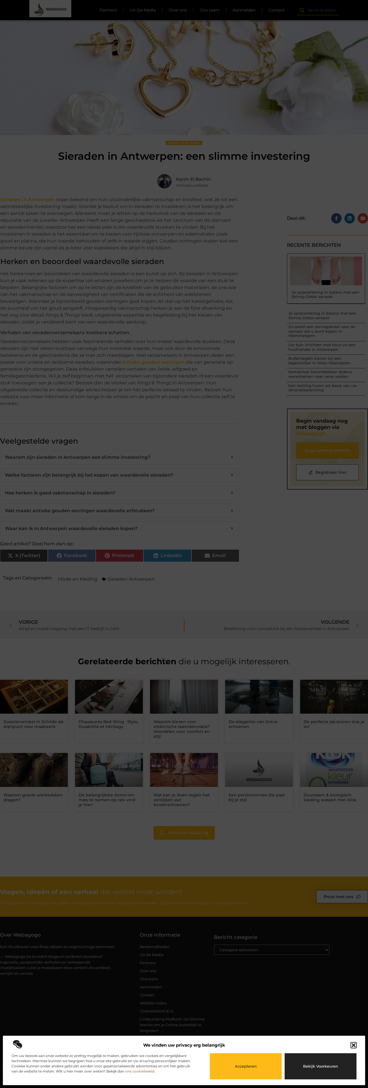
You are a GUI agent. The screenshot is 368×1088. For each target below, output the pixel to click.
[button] (353, 1045)
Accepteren (246, 1066)
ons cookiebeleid (139, 1071)
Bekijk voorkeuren (320, 1066)
